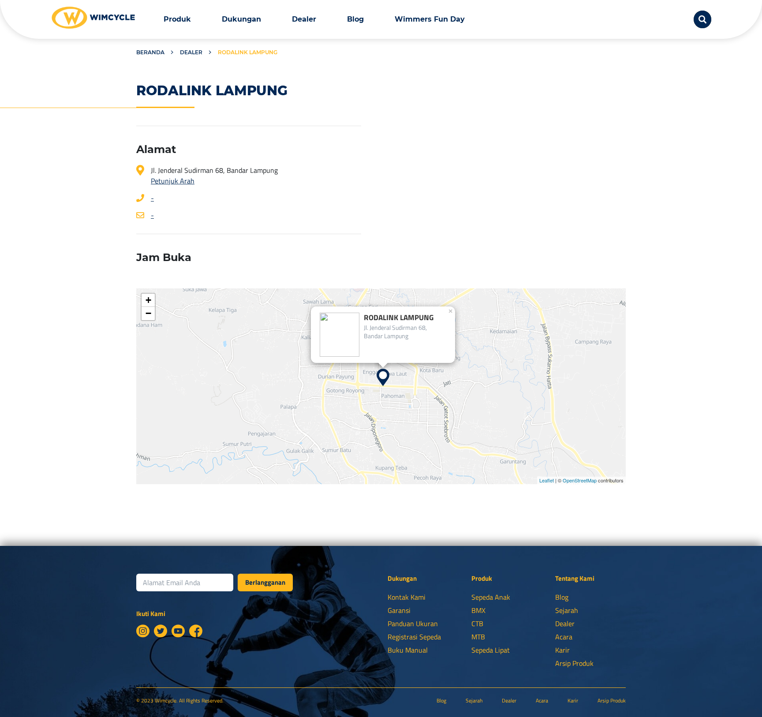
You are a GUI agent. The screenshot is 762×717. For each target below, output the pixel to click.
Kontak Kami (407, 597)
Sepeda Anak (490, 597)
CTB (477, 623)
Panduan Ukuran (413, 623)
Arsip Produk (574, 663)
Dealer (304, 19)
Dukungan (241, 19)
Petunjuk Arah (172, 181)
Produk (177, 19)
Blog (355, 19)
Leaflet (546, 480)
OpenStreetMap (580, 480)
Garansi (399, 610)
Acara (563, 636)
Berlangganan (265, 582)
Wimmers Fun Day (430, 19)
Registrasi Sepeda (414, 636)
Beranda (150, 52)
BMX (478, 610)
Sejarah (566, 610)
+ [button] (148, 300)
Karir (562, 650)
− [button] (148, 313)
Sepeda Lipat (490, 650)
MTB (478, 636)
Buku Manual (408, 650)
